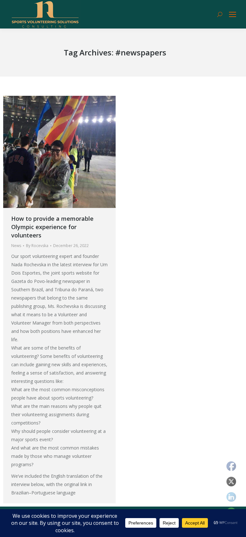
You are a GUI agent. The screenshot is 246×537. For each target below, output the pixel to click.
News (16, 245)
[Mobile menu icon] (232, 14)
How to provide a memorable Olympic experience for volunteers (52, 227)
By (37, 245)
